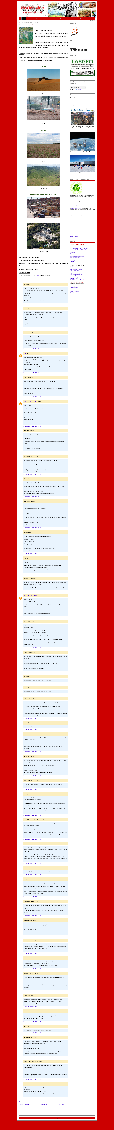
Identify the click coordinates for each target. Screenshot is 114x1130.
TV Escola (72, 290)
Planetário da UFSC (73, 266)
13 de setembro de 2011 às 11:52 (32, 863)
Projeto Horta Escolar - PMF (75, 257)
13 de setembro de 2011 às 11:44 (32, 751)
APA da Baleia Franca (74, 278)
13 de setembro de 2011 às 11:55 (32, 915)
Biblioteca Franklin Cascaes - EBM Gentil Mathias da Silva (80, 249)
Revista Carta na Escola (74, 287)
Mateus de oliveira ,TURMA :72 (31, 401)
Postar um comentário (24, 1102)
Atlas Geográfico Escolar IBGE (75, 284)
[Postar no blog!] (44, 275)
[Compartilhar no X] (46, 275)
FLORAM (72, 261)
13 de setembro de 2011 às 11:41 (32, 683)
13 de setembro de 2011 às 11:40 (32, 672)
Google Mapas (72, 292)
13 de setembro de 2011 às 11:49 (32, 839)
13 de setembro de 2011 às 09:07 (32, 304)
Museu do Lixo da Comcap (74, 270)
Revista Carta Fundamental (75, 288)
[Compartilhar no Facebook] (48, 275)
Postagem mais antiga (63, 1104)
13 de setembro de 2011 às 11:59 (32, 1057)
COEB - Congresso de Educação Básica (77, 260)
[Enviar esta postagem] (41, 275)
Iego (25, 353)
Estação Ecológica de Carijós (75, 275)
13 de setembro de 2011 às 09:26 (32, 527)
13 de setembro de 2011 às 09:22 (32, 474)
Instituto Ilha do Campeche (74, 277)
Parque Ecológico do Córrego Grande (76, 273)
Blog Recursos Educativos (74, 291)
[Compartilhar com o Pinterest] (49, 275)
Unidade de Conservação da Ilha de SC (77, 279)
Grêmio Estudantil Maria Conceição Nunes (77, 251)
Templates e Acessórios (64, 1118)
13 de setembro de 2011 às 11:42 (32, 694)
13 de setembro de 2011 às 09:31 (32, 591)
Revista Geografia (73, 286)
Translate (79, 89)
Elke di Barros (72, 1118)
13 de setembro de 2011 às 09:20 (32, 452)
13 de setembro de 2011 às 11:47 (32, 815)
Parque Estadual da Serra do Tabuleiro (76, 274)
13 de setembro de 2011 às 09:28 (32, 574)
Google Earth (72, 294)
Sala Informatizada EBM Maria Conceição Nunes (79, 248)
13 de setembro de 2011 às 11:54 (32, 874)
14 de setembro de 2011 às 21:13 (32, 1098)
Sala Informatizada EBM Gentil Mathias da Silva (78, 247)
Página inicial (44, 1104)
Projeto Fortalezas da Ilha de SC (75, 267)
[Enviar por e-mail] (43, 275)
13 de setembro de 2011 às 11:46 (32, 789)
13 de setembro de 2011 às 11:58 (32, 1033)
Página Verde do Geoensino (76, 208)
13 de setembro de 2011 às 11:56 (32, 1021)
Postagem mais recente (24, 1104)
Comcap (77, 205)
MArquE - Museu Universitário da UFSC (77, 271)
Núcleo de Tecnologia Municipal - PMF (77, 256)
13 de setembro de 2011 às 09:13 (32, 348)
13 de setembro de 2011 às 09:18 (32, 397)
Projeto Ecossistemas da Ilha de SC (76, 269)
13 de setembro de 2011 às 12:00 (32, 1079)
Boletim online (72, 252)
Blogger (33, 1109)
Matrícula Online (73, 253)
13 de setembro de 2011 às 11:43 (32, 718)
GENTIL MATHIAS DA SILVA (30, 595)
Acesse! (92, 210)
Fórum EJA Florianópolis (74, 254)
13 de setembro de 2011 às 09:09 (32, 328)
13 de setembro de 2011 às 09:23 (32, 496)
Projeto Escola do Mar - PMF (75, 258)
